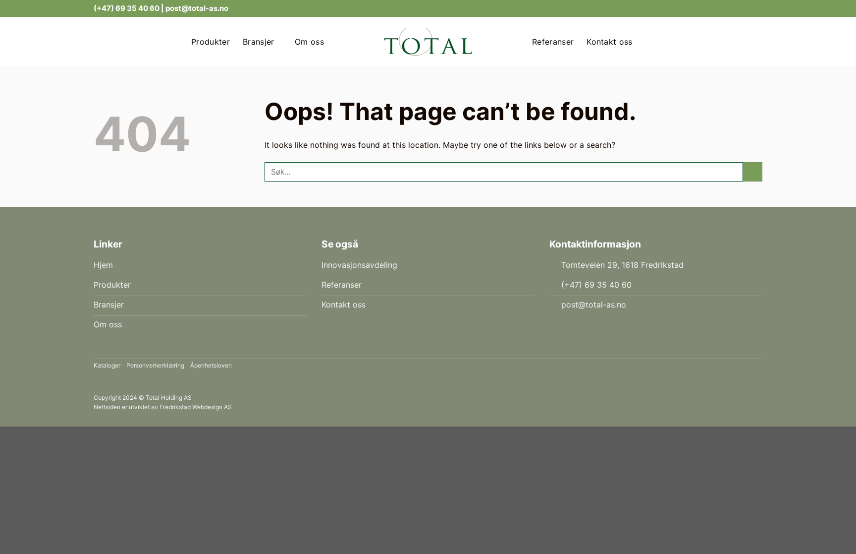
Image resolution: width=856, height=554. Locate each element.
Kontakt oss (610, 42)
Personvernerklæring (155, 365)
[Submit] (752, 172)
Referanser (553, 42)
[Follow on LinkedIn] (731, 8)
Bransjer (258, 42)
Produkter (210, 42)
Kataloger (107, 365)
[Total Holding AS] (428, 41)
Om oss (309, 42)
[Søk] (753, 8)
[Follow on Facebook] (721, 8)
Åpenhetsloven (211, 365)
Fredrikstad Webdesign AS (196, 407)
